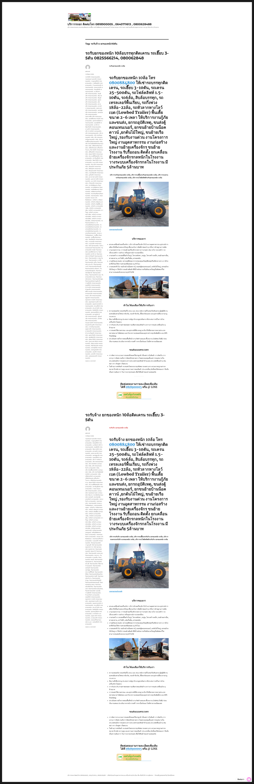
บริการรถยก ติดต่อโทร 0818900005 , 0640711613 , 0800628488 (109, 24)
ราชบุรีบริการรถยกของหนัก (93, 283)
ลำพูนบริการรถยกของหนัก (92, 289)
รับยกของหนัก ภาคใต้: (95, 260)
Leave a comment (90, 361)
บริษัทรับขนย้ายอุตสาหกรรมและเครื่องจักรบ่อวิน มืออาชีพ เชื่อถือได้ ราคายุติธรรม (130, 775)
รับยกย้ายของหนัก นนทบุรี (92, 591)
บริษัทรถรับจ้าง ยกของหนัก (93, 476)
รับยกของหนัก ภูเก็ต (91, 262)
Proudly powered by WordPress (164, 775)
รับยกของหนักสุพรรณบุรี (92, 582)
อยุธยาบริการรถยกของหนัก (93, 329)
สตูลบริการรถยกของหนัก (92, 298)
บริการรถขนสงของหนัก (92, 133)
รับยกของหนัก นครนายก (96, 553)
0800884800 (122, 82)
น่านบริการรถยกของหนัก (92, 129)
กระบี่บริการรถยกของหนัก (92, 77)
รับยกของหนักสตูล (97, 279)
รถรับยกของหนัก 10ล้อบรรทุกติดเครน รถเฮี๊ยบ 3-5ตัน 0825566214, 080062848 (127, 55)
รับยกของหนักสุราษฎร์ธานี (92, 281)
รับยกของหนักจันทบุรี (95, 266)
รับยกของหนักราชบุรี (91, 576)
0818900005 (134, 387)
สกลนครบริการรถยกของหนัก (93, 293)
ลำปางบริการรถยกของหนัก (93, 287)
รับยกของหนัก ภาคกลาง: (92, 555)
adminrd (87, 71)
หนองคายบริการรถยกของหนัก (93, 323)
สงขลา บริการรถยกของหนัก (93, 296)
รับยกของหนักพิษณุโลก (95, 574)
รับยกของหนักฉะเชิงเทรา (92, 268)
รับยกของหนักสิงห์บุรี (95, 580)
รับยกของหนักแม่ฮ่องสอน (96, 589)
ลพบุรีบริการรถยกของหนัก (92, 285)
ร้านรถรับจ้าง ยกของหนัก (92, 595)
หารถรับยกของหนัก (94, 327)
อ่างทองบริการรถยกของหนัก (93, 331)
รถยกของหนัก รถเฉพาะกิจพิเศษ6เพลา (94, 198)
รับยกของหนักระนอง (95, 275)
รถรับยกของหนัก (96, 221)
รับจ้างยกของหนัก (94, 246)
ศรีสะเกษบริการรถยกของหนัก (93, 291)
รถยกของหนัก (95, 196)
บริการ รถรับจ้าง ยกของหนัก (93, 131)
